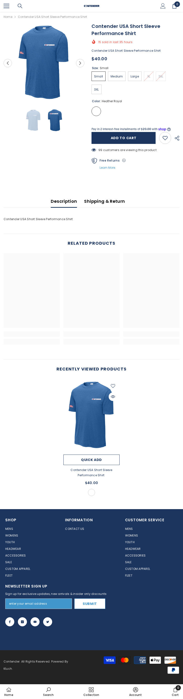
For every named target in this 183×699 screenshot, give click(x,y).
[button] (8, 63)
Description (64, 201)
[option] (44, 63)
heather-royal (91, 492)
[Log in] (163, 6)
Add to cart (124, 138)
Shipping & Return (104, 201)
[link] (32, 334)
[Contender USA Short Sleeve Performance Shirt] (91, 415)
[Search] (20, 6)
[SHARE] (175, 138)
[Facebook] (9, 621)
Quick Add (91, 459)
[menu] (6, 6)
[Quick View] (113, 396)
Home (8, 17)
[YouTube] (35, 621)
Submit (90, 603)
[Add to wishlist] (165, 138)
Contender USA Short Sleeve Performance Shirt (91, 472)
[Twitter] (47, 621)
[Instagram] (22, 621)
